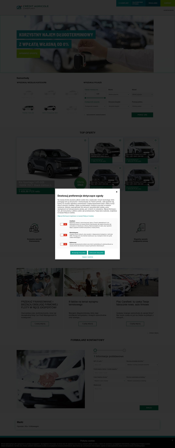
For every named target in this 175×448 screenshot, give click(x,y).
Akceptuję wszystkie (78, 253)
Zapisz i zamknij (87, 257)
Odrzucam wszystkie (96, 253)
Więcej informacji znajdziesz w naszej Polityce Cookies (76, 216)
